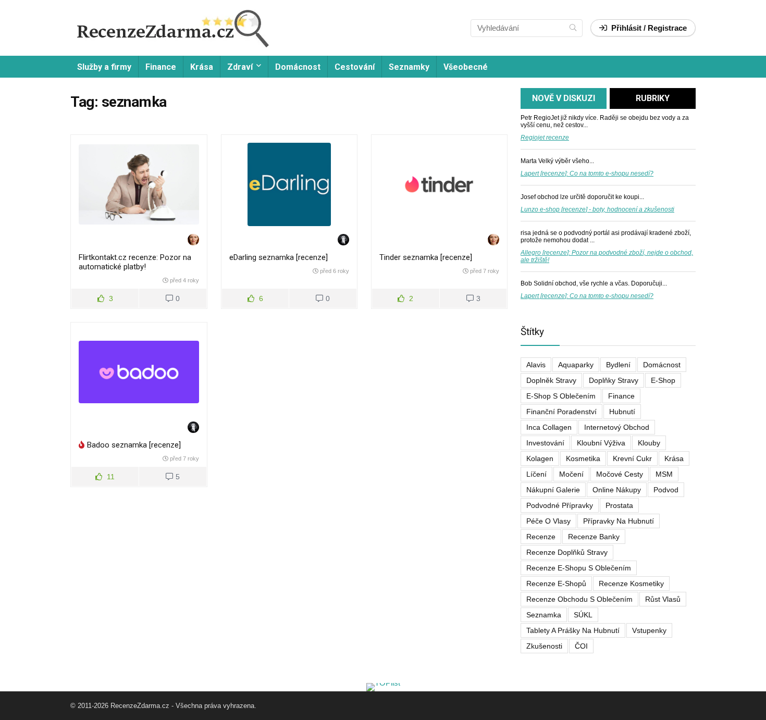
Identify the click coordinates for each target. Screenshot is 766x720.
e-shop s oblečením (561, 396)
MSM (664, 474)
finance (621, 396)
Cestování (355, 67)
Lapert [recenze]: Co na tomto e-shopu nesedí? (587, 173)
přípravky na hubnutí (618, 521)
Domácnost (297, 67)
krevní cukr (632, 458)
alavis (536, 365)
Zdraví (240, 67)
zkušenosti (544, 646)
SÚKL (583, 615)
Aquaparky (576, 365)
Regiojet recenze (545, 137)
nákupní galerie (553, 490)
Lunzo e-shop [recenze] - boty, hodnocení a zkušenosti (597, 209)
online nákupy (616, 490)
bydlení (618, 365)
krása (674, 458)
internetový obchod (616, 427)
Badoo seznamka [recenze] (134, 445)
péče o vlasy (548, 521)
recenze (540, 536)
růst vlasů (663, 599)
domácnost (662, 365)
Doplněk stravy (551, 380)
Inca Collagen (549, 427)
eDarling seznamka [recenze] (278, 257)
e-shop (663, 380)
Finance (160, 67)
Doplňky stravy (613, 380)
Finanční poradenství (561, 411)
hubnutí (622, 411)
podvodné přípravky (559, 505)
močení (571, 474)
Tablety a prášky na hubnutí (573, 630)
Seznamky (409, 67)
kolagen (539, 458)
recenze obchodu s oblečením (579, 599)
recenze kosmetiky (631, 583)
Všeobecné (465, 67)
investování (545, 443)
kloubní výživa (601, 443)
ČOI (581, 646)
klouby (649, 443)
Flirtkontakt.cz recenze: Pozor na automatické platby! (135, 262)
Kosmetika (583, 458)
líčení (536, 474)
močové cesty (619, 474)
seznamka (543, 615)
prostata (619, 505)
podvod (665, 490)
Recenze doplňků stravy (567, 552)
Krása (201, 67)
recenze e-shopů (556, 583)
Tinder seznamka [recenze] (425, 257)
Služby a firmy (104, 67)
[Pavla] (343, 240)
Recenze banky (594, 536)
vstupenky (649, 630)
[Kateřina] (193, 240)
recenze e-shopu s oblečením (578, 568)
